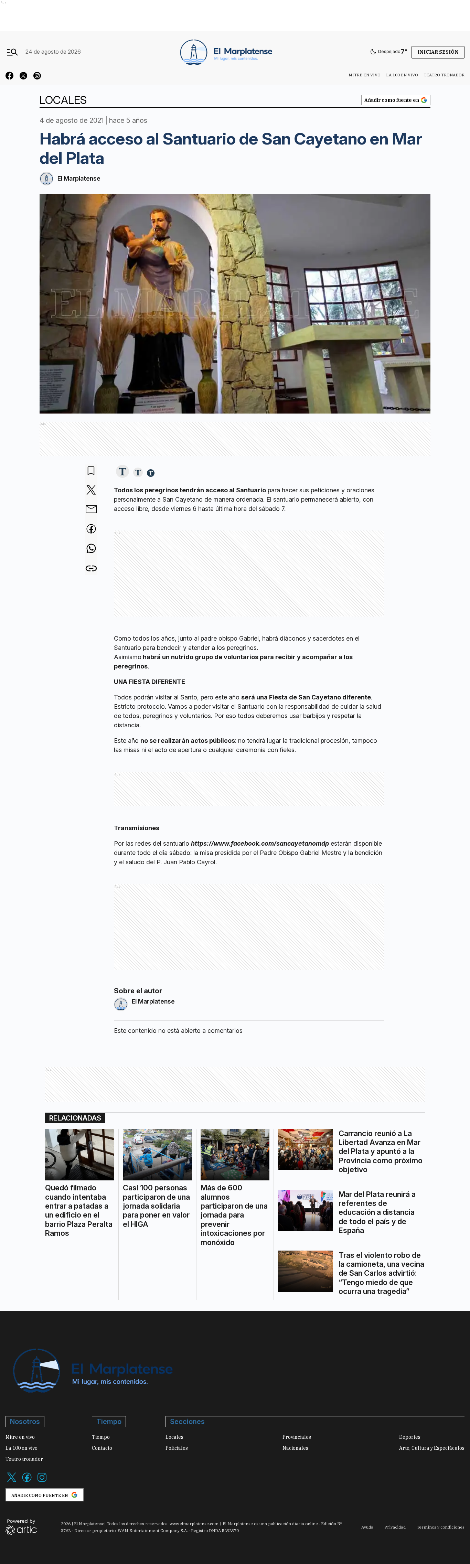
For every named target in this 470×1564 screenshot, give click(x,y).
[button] (122, 471)
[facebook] (91, 529)
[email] (91, 510)
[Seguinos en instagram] (37, 77)
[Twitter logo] (12, 1481)
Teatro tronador (444, 74)
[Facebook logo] (27, 1481)
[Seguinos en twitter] (23, 77)
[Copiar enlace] (91, 568)
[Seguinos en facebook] (10, 77)
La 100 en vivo (402, 74)
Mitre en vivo (365, 74)
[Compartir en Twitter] (91, 490)
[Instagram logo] (42, 1481)
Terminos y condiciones (440, 1527)
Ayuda (367, 1527)
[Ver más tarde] (91, 471)
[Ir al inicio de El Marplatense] (225, 51)
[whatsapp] (91, 549)
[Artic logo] (21, 1526)
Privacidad (395, 1527)
